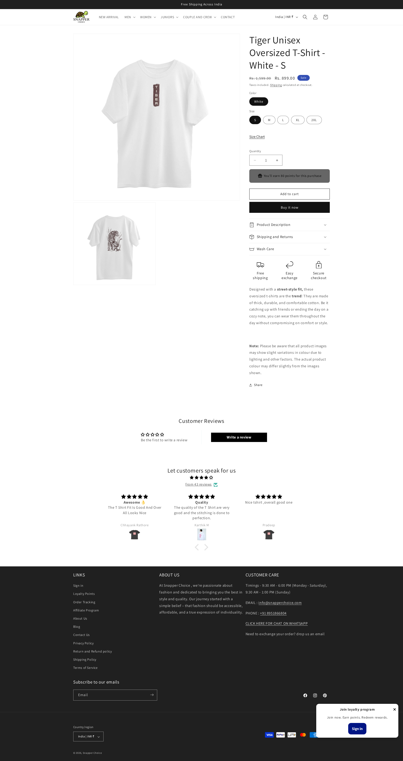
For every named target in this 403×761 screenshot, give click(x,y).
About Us (80, 619)
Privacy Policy (83, 643)
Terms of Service (85, 668)
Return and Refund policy (92, 651)
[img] (201, 477)
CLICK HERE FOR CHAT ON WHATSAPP (277, 623)
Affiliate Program (86, 610)
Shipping (276, 85)
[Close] (394, 709)
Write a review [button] (239, 437)
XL (298, 120)
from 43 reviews (198, 484)
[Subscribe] (152, 694)
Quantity (255, 151)
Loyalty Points (84, 594)
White (258, 101)
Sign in (78, 586)
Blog (76, 627)
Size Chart (257, 136)
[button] (129, 17)
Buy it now (290, 207)
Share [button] (258, 385)
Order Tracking (84, 602)
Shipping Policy (84, 659)
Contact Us (81, 635)
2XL (314, 120)
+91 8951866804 (273, 613)
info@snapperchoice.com (280, 602)
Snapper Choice (92, 753)
